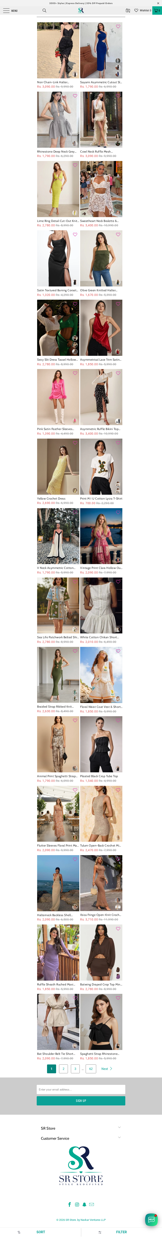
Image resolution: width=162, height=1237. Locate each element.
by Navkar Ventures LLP (91, 1219)
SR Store (71, 1219)
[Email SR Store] (92, 1205)
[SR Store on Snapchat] (84, 1205)
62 (91, 1069)
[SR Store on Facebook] (70, 1205)
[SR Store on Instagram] (77, 1205)
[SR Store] (81, 10)
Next (105, 1069)
